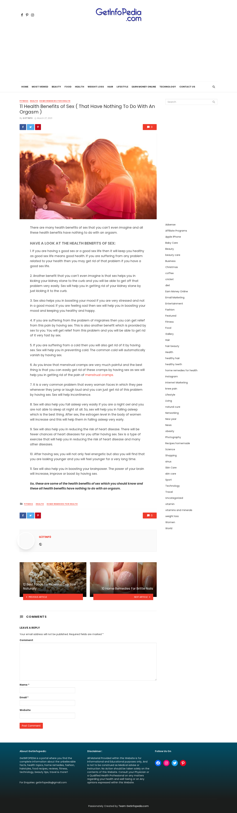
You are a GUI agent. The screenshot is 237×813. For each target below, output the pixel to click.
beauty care (172, 255)
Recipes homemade (177, 443)
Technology (167, 86)
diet (167, 285)
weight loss (172, 516)
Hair (110, 86)
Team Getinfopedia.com (133, 806)
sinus (168, 461)
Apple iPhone (173, 236)
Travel (169, 492)
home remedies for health (54, 101)
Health (79, 86)
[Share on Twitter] (30, 127)
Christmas (171, 267)
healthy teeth (173, 364)
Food (68, 86)
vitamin (170, 504)
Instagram (171, 376)
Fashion (170, 309)
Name (24, 684)
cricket (169, 279)
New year (170, 419)
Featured (170, 315)
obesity (169, 431)
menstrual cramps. (99, 375)
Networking (172, 413)
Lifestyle (122, 86)
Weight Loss (96, 86)
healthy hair (172, 358)
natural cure (172, 407)
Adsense (170, 224)
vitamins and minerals (178, 510)
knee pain (171, 388)
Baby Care (171, 243)
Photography (173, 437)
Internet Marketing (176, 382)
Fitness (24, 101)
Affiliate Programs (176, 230)
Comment (26, 640)
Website (25, 710)
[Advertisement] (118, 55)
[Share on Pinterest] (38, 127)
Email (24, 697)
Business (170, 261)
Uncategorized (174, 498)
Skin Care (171, 467)
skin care (170, 473)
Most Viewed (40, 86)
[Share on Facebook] (23, 127)
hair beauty (172, 346)
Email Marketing (174, 297)
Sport (168, 479)
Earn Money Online (144, 86)
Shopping (171, 455)
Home (24, 86)
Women (170, 522)
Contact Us (187, 86)
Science (170, 449)
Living (168, 401)
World (168, 528)
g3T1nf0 (28, 118)
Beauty (56, 86)
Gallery (169, 334)
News (168, 425)
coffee (169, 273)
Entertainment (174, 303)
